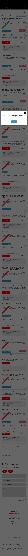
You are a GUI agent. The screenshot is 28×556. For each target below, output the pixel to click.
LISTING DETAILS (6, 42)
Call (4, 471)
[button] (26, 23)
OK (14, 121)
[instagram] (15, 524)
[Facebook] (13, 524)
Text (10, 471)
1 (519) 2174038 (6, 48)
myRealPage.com (16, 537)
